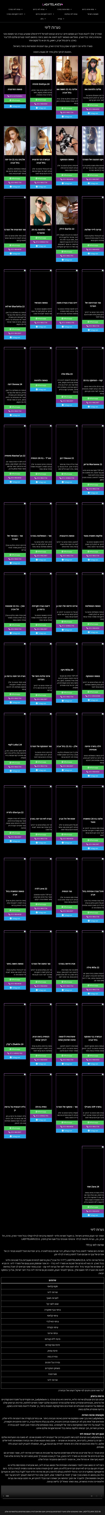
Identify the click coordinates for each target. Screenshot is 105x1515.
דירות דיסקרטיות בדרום (44, 14)
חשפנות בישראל (93, 14)
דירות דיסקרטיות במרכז (15, 14)
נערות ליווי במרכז (14, 9)
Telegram (94, 113)
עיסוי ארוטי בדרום (88, 9)
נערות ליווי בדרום (39, 9)
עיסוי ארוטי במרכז (63, 9)
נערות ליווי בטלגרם (71, 14)
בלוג (42, 19)
